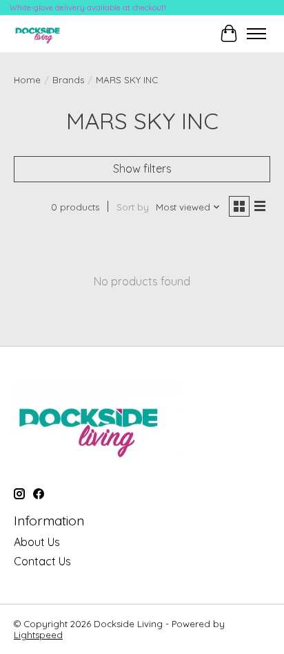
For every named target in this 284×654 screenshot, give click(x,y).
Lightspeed (38, 634)
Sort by (132, 206)
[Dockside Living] (41, 33)
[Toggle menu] (256, 33)
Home (27, 79)
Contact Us (42, 561)
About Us (37, 542)
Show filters (142, 168)
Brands (68, 79)
